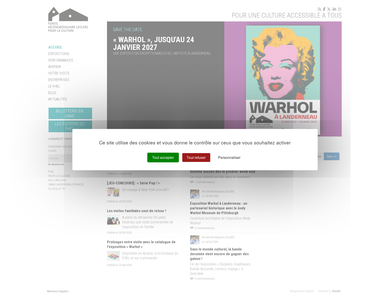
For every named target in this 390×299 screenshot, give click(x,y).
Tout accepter (163, 157)
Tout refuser (196, 157)
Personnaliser (229, 157)
